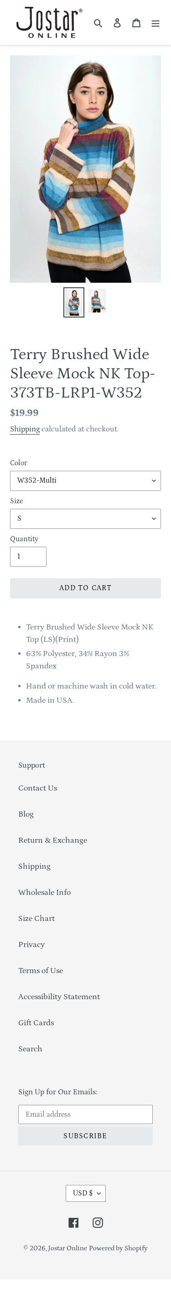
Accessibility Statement (59, 996)
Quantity (24, 539)
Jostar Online (67, 1248)
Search (30, 1049)
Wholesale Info (44, 892)
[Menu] (155, 22)
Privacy (31, 944)
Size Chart (36, 918)
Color (18, 463)
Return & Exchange (52, 840)
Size (16, 501)
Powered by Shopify (118, 1248)
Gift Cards (36, 1023)
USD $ (83, 1193)
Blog (26, 814)
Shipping (25, 429)
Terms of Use (40, 970)
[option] (74, 304)
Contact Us (37, 788)
